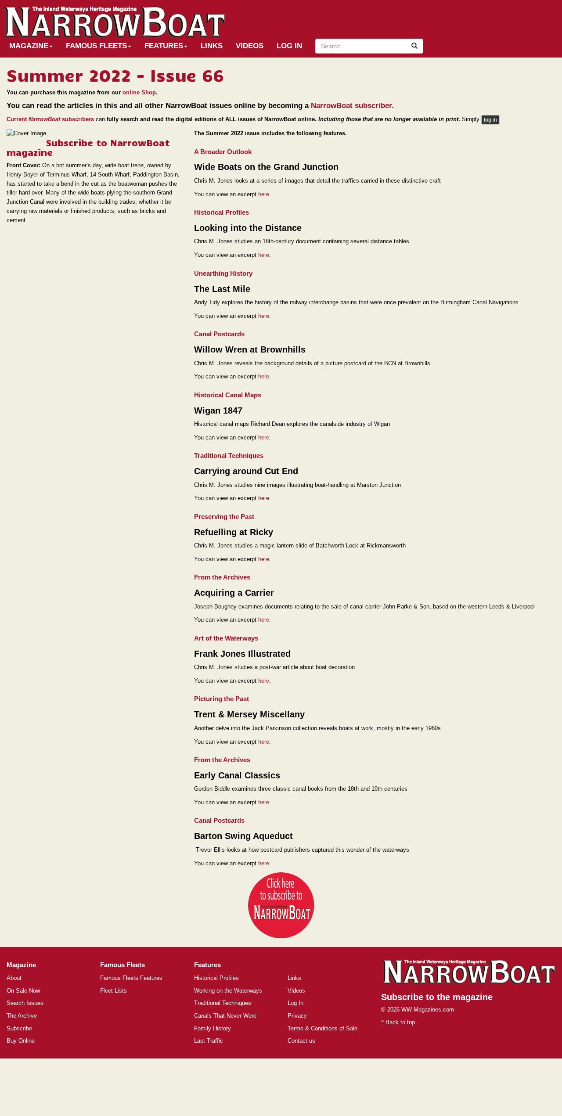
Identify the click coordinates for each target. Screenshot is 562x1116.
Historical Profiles (216, 978)
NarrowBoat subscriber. (352, 105)
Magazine (28, 46)
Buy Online (21, 1040)
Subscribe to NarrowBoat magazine (88, 147)
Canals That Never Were (225, 1015)
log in (490, 120)
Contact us (301, 1040)
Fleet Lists (113, 990)
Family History (212, 1028)
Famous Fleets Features (131, 978)
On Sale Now (23, 990)
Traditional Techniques (222, 1003)
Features (163, 46)
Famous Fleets (96, 46)
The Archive (22, 1015)
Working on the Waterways (228, 990)
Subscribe (19, 1028)
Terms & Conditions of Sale (322, 1028)
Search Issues (25, 1003)
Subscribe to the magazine (437, 997)
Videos (249, 46)
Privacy (297, 1015)
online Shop (139, 92)
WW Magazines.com (427, 1009)
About (14, 978)
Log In (289, 46)
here (263, 194)
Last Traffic (208, 1040)
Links (212, 46)
